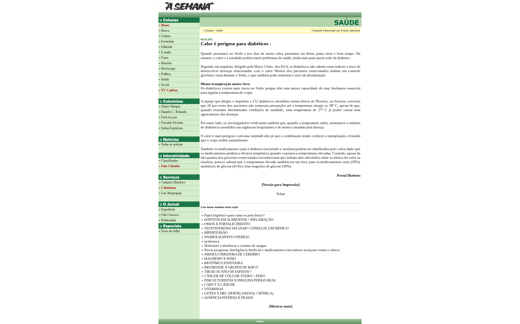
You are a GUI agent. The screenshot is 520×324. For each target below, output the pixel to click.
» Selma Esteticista (171, 128)
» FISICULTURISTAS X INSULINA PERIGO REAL (238, 280)
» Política (165, 74)
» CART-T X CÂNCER (218, 285)
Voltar (260, 321)
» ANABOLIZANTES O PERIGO (225, 237)
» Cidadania (167, 188)
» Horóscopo (167, 68)
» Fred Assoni (168, 117)
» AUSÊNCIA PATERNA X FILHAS (227, 298)
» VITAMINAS (212, 289)
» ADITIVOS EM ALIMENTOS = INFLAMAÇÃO (237, 220)
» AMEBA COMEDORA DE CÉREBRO (230, 254)
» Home (164, 25)
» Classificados (168, 161)
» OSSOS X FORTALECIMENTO (225, 224)
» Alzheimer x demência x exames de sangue (233, 246)
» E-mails (165, 52)
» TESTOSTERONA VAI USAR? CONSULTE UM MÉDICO (244, 228)
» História (165, 63)
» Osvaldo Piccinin (171, 123)
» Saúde (164, 79)
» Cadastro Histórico (172, 182)
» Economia (166, 41)
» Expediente (167, 209)
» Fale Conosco (169, 215)
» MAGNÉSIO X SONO (218, 259)
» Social (164, 85)
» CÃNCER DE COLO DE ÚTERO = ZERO (233, 276)
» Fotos (163, 58)
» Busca (164, 31)
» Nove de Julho (169, 231)
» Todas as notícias (171, 144)
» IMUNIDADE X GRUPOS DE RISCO (229, 267)
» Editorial (165, 47)
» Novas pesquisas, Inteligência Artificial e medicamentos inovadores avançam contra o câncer (270, 250)
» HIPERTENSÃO (214, 233)
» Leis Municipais (170, 193)
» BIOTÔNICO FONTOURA (222, 263)
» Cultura (165, 36)
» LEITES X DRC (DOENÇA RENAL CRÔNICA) (237, 293)
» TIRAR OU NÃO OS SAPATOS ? (226, 272)
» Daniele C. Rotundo (173, 112)
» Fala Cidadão (169, 166)
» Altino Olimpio (169, 106)
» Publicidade (167, 220)
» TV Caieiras (168, 90)
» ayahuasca (210, 241)
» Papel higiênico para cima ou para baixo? (233, 215)
